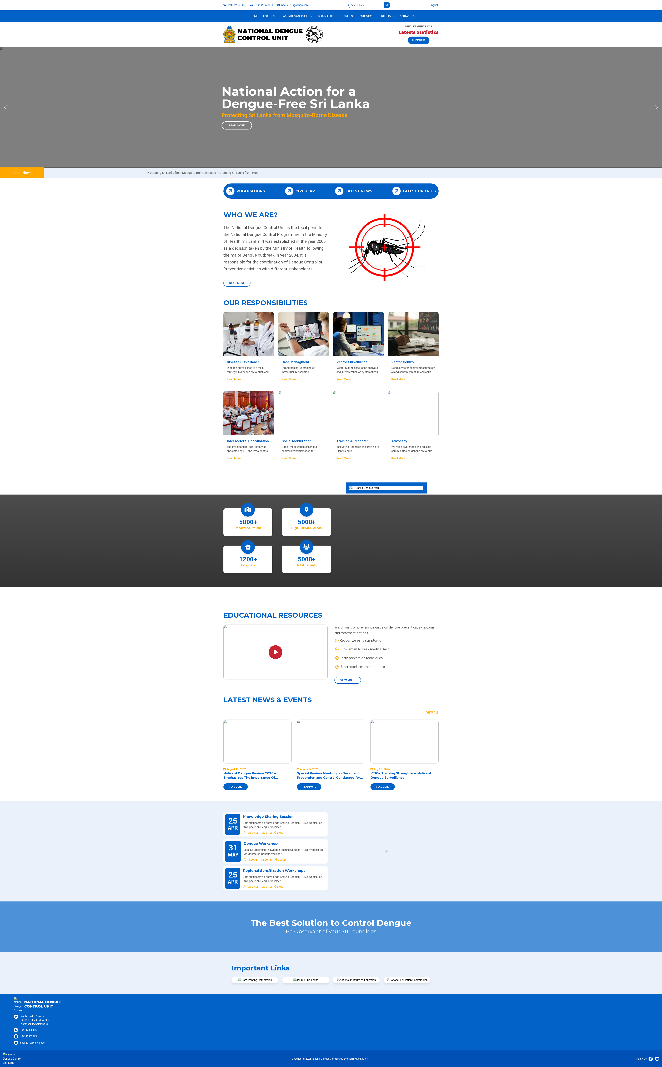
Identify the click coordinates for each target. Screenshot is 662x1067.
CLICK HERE (418, 40)
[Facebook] (651, 1059)
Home (254, 16)
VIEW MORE (347, 680)
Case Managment (295, 362)
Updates (347, 16)
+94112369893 (263, 5)
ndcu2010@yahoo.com (295, 5)
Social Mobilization (297, 441)
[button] (5, 107)
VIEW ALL (432, 712)
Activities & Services (296, 16)
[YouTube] (657, 1059)
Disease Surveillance (243, 362)
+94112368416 (237, 5)
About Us (269, 16)
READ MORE (237, 283)
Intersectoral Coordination (248, 441)
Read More (237, 125)
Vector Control (403, 362)
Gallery (386, 16)
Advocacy (399, 441)
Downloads (365, 16)
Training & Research (353, 441)
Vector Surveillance (352, 362)
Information (325, 16)
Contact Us (407, 16)
